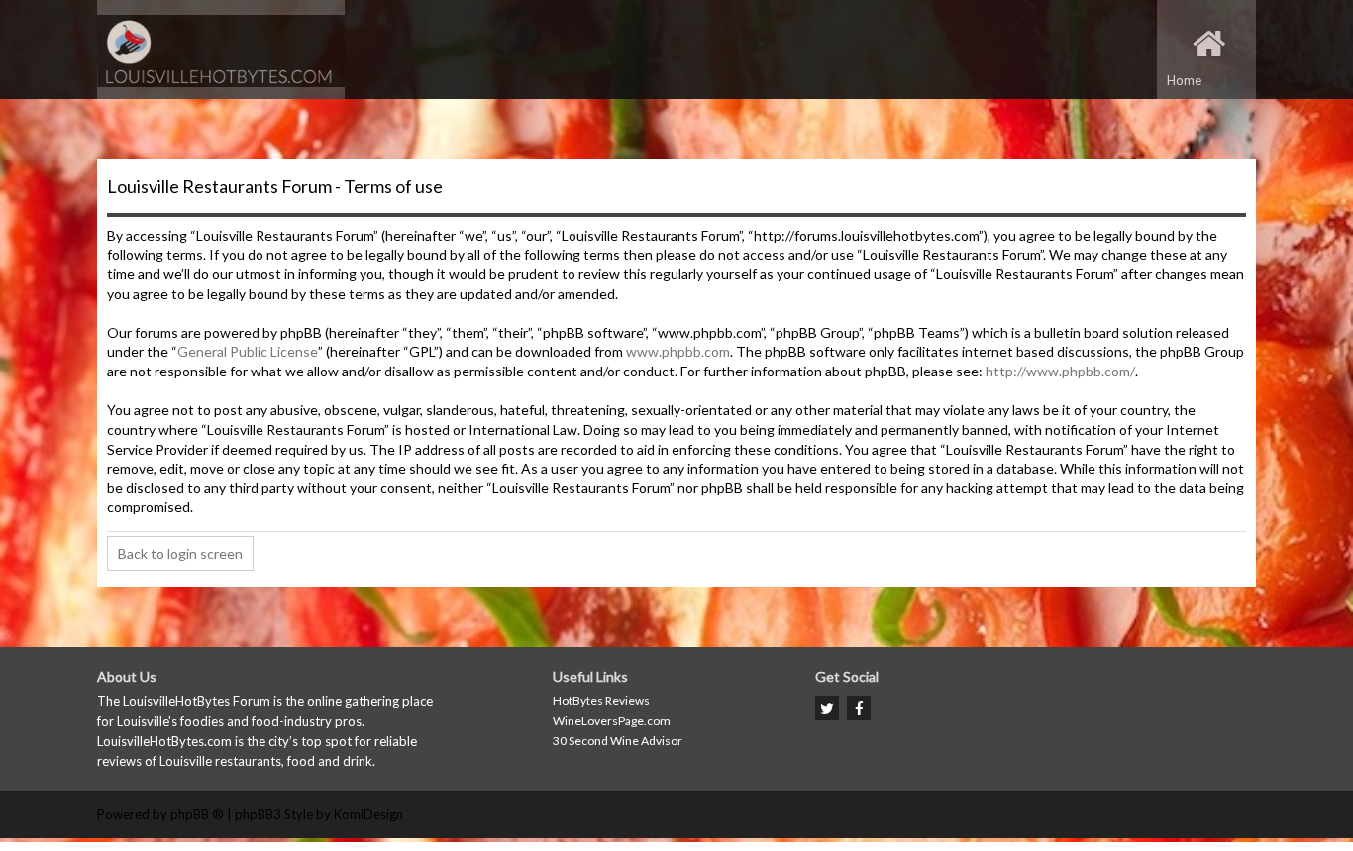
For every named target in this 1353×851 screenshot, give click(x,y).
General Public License (247, 351)
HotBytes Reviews (601, 700)
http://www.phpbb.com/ (1060, 371)
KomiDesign (368, 814)
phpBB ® (197, 814)
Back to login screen (180, 553)
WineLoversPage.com (612, 720)
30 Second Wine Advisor (617, 740)
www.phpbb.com (678, 351)
